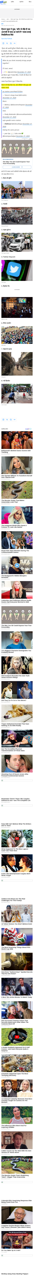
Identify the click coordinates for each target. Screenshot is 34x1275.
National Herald (4, 226)
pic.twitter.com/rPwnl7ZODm (13, 91)
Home (3, 19)
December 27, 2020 (24, 72)
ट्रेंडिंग (12, 2)
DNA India (3, 345)
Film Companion (4, 200)
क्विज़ (30, 2)
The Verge (3, 282)
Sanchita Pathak (6, 39)
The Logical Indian (5, 253)
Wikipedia (3, 377)
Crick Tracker (4, 404)
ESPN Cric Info (4, 319)
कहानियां (21, 2)
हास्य (8, 19)
